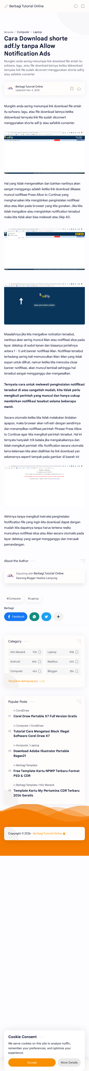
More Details (69, 1058)
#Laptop (33, 598)
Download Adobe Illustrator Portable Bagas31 (41, 753)
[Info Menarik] (46, 785)
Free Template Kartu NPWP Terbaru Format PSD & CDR (46, 773)
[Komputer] (23, 745)
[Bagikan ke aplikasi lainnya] (58, 616)
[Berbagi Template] (26, 765)
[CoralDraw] (22, 710)
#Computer (14, 598)
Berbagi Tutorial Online (26, 6)
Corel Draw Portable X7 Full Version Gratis (45, 716)
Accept (32, 1058)
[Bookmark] (83, 6)
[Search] (76, 6)
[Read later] (72, 88)
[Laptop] (34, 745)
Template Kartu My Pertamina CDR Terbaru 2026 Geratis (46, 793)
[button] (15, 616)
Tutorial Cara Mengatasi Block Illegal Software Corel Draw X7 (41, 733)
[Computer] (23, 726)
